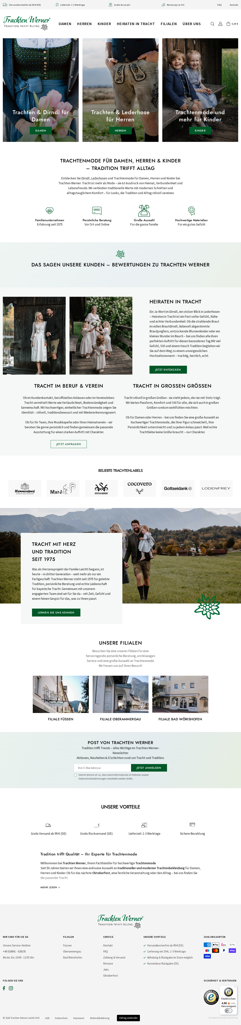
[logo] (27, 23)
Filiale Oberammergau (120, 719)
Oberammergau (72, 951)
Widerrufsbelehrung (99, 1018)
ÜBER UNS (191, 23)
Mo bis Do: (9, 957)
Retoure (108, 963)
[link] (24, 488)
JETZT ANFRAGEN (68, 444)
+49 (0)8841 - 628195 (14, 951)
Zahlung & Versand (114, 957)
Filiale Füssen (60, 719)
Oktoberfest (110, 975)
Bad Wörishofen (72, 957)
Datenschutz (61, 1018)
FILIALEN (169, 23)
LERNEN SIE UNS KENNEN (56, 612)
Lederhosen (99, 178)
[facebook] (4, 989)
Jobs (106, 969)
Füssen (67, 945)
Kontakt (234, 4)
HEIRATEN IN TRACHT (136, 23)
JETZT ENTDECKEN (168, 370)
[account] (220, 24)
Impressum (78, 1018)
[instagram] (11, 989)
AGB (47, 1018)
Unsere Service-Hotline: (17, 945)
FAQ (219, 4)
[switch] (228, 1010)
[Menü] (235, 987)
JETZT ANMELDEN (149, 768)
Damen (65, 23)
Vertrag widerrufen (128, 1018)
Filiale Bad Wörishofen (180, 719)
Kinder (104, 23)
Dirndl (85, 178)
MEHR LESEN (48, 887)
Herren (84, 23)
